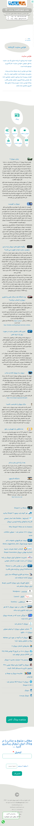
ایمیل (17, 752)
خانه (29, 39)
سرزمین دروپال (18, 321)
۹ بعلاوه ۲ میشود (23, 766)
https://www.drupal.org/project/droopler (17, 398)
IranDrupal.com (20, 802)
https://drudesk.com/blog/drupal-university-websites (17, 325)
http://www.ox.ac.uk (17, 497)
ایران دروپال (15, 800)
